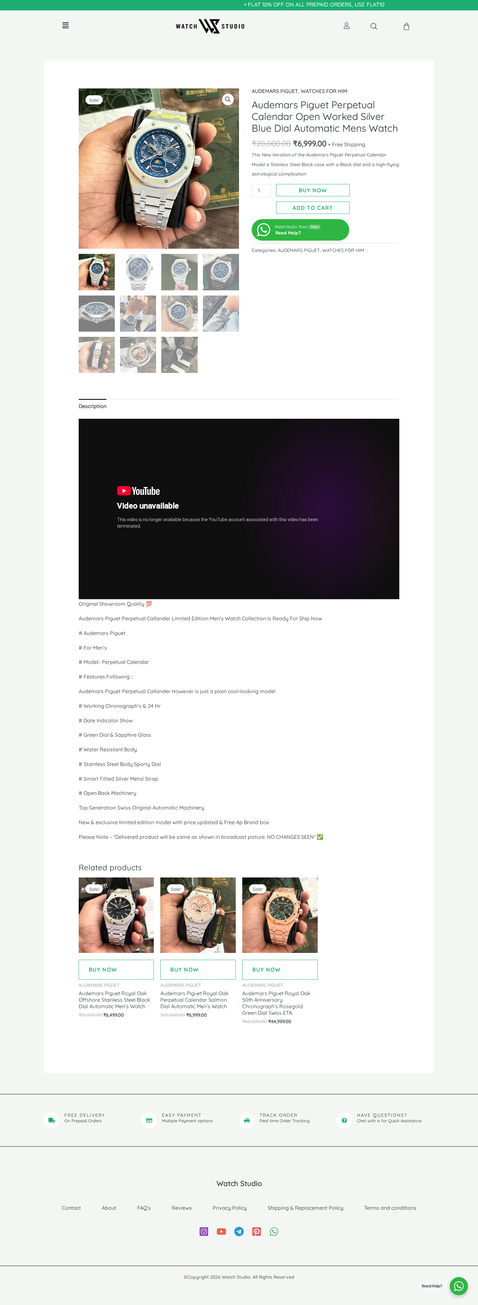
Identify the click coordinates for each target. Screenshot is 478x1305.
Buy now (313, 190)
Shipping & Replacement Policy (305, 1208)
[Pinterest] (256, 1231)
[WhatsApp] (274, 1231)
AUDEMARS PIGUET (275, 91)
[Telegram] (239, 1231)
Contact (71, 1208)
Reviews (182, 1208)
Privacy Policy (230, 1208)
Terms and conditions (390, 1208)
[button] (65, 25)
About (109, 1208)
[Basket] (407, 27)
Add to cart (313, 207)
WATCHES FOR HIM (324, 91)
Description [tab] (92, 406)
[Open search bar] (374, 26)
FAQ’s (144, 1208)
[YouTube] (221, 1231)
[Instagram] (204, 1231)
